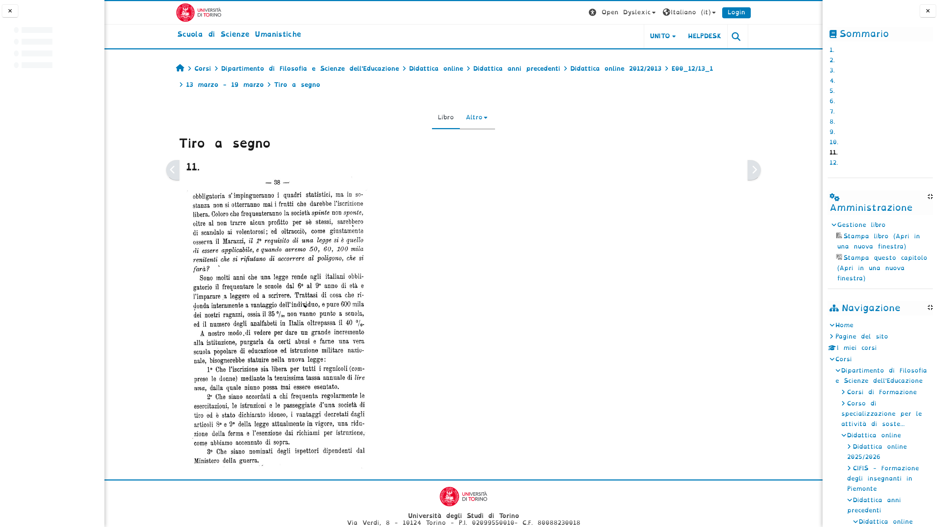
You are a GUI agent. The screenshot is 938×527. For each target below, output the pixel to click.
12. (834, 162)
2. (832, 60)
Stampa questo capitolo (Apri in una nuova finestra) (882, 268)
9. (832, 131)
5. (832, 90)
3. (832, 70)
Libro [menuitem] (446, 117)
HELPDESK (704, 36)
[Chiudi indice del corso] (10, 11)
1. (832, 49)
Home (844, 325)
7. (832, 111)
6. (832, 101)
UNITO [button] (660, 36)
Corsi (843, 359)
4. (832, 80)
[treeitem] (880, 252)
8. (832, 121)
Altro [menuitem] (474, 117)
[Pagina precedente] (173, 170)
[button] (623, 12)
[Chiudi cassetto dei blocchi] (928, 11)
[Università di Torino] (199, 12)
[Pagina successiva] (754, 170)
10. (834, 142)
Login (736, 12)
